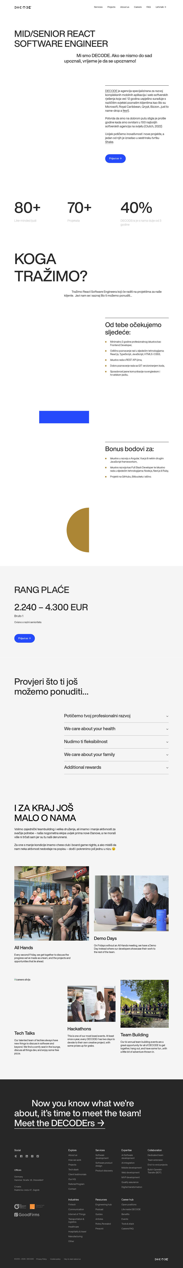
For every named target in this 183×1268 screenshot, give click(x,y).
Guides (98, 1214)
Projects (111, 7)
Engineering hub (103, 1205)
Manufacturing (75, 1237)
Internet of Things (76, 1214)
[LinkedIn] (26, 1157)
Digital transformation (132, 1187)
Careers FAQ (128, 1229)
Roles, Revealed (103, 1224)
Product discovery (104, 1171)
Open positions (129, 1205)
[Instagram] (32, 1157)
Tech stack (73, 1170)
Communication (76, 1209)
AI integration (128, 1163)
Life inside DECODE (131, 1209)
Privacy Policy (41, 1259)
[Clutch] (15, 1157)
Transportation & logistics (76, 1220)
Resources (101, 1200)
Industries (73, 1200)
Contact (72, 1189)
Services (98, 7)
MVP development (131, 1178)
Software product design (103, 1164)
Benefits (125, 1214)
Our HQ (72, 1179)
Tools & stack (128, 1224)
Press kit (99, 1229)
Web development (131, 1173)
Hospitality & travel (77, 1232)
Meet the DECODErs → (59, 1123)
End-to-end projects (157, 1165)
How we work (74, 1160)
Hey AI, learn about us (72, 1259)
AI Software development (128, 1156)
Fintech (72, 1205)
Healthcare (73, 1227)
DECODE (111, 91)
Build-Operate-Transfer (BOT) (155, 1171)
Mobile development (132, 1168)
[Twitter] (37, 1157)
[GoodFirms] (26, 1215)
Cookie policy (55, 1259)
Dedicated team (155, 1155)
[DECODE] (23, 7)
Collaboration (155, 1150)
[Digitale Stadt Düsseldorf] (37, 1206)
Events (125, 1219)
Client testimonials (77, 1175)
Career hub (128, 1200)
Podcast (99, 1209)
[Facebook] (21, 1157)
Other (71, 1241)
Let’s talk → (161, 7)
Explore (72, 1150)
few (125, 110)
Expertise (127, 1150)
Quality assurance (130, 1182)
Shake (109, 142)
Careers (138, 7)
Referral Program (76, 1184)
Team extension (155, 1160)
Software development (102, 1156)
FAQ (149, 7)
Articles (99, 1219)
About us (124, 7)
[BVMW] (20, 1206)
